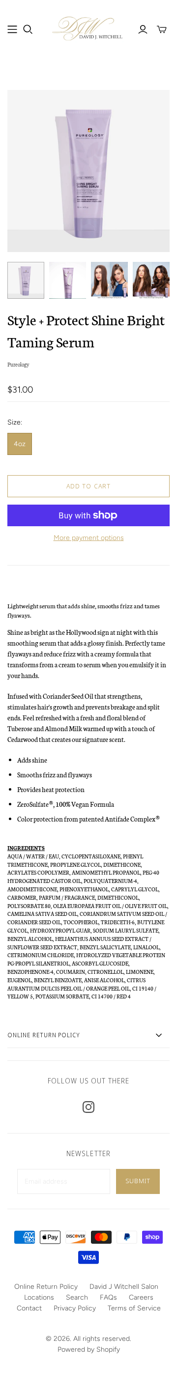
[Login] (143, 29)
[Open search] (28, 29)
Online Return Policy (46, 1286)
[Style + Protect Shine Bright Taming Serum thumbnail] (25, 280)
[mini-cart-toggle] (162, 29)
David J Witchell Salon (123, 1286)
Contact (29, 1308)
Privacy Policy (75, 1308)
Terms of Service (134, 1308)
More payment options (89, 538)
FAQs (108, 1297)
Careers (141, 1297)
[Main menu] (12, 29)
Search (77, 1297)
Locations (39, 1297)
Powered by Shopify (89, 1349)
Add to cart (88, 486)
